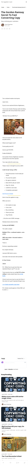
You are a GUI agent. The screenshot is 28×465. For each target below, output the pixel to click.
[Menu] (26, 2)
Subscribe (10, 369)
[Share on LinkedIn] (9, 29)
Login (6, 369)
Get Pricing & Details (7, 193)
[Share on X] (5, 29)
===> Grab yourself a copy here (10, 284)
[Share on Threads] (7, 29)
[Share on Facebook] (2, 29)
